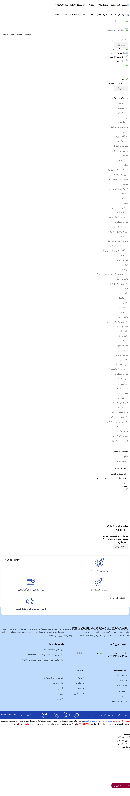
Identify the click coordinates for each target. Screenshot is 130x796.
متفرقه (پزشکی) (121, 146)
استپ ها (124, 193)
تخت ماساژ (123, 307)
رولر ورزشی (122, 398)
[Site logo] (121, 24)
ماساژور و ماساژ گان (119, 284)
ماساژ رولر (123, 317)
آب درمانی (123, 103)
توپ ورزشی (123, 383)
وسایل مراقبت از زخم (119, 151)
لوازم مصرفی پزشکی (119, 127)
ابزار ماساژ (123, 298)
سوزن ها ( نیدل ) (121, 174)
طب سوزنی (123, 160)
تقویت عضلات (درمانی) (118, 217)
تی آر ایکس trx (122, 388)
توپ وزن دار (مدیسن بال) (117, 241)
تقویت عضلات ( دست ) (118, 369)
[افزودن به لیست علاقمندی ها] (111, 521)
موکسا (125, 184)
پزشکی (125, 117)
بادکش (125, 165)
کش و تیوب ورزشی (120, 402)
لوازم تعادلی (123, 269)
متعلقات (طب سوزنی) (118, 179)
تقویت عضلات (122, 364)
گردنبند (125, 265)
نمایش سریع (118, 521)
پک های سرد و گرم (120, 208)
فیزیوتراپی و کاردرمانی (118, 189)
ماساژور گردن (122, 336)
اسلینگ (125, 198)
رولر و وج (124, 255)
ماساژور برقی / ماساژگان (117, 322)
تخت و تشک (123, 132)
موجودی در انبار (121, 461)
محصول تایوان (122, 345)
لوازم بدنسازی (122, 407)
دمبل (126, 393)
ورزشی (125, 350)
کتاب (126, 288)
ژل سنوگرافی (122, 141)
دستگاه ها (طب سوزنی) (118, 170)
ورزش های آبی (122, 431)
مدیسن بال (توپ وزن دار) (117, 421)
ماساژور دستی (122, 279)
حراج (126, 456)
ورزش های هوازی (120, 436)
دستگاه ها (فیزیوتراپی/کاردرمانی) (114, 250)
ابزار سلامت (123, 108)
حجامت (125, 155)
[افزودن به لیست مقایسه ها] (125, 521)
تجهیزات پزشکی (121, 122)
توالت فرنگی (122, 113)
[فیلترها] (127, 729)
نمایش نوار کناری (118, 474)
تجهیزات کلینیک (121, 212)
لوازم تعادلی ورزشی (119, 412)
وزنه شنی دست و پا (120, 440)
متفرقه (125, 341)
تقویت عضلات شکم (120, 379)
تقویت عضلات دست (119, 227)
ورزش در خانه (122, 426)
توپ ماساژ (123, 236)
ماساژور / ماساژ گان (119, 417)
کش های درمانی (121, 260)
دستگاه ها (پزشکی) (120, 136)
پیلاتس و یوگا (122, 360)
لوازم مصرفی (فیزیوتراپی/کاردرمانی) (112, 274)
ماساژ (125, 293)
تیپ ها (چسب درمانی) (119, 246)
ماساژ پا (124, 331)
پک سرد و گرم (122, 355)
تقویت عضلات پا (121, 222)
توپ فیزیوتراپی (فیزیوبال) (117, 231)
